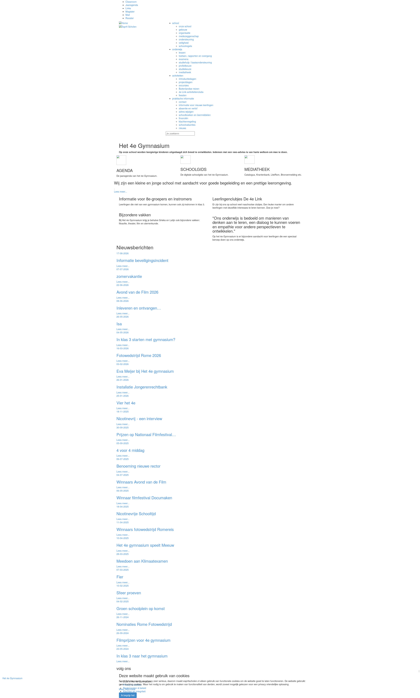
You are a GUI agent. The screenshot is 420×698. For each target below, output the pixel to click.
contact (182, 101)
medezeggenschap (189, 36)
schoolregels (185, 46)
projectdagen (185, 82)
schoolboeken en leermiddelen (195, 115)
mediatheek (185, 72)
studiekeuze (185, 69)
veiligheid (184, 42)
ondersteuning (186, 39)
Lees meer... (120, 191)
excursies (184, 85)
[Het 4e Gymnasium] (140, 23)
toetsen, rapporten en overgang (195, 55)
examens (183, 59)
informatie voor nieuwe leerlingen (196, 105)
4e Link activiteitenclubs (191, 92)
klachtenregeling (187, 121)
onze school (185, 26)
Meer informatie (127, 689)
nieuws (182, 128)
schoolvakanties (187, 124)
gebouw (183, 29)
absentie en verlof (188, 108)
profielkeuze (185, 65)
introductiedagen (187, 78)
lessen (182, 52)
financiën (183, 118)
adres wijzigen (186, 111)
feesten (183, 95)
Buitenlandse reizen (189, 88)
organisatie (184, 32)
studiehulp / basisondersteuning (195, 62)
